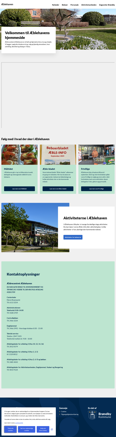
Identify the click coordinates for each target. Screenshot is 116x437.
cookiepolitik (19, 423)
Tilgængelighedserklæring (69, 414)
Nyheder (55, 5)
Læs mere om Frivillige (96, 189)
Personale (75, 5)
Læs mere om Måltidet (19, 189)
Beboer (65, 5)
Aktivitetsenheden (88, 5)
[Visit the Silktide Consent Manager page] (52, 429)
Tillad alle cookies (10, 429)
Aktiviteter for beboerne (73, 237)
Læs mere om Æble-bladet (58, 189)
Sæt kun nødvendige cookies (26, 429)
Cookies (63, 411)
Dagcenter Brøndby (107, 5)
